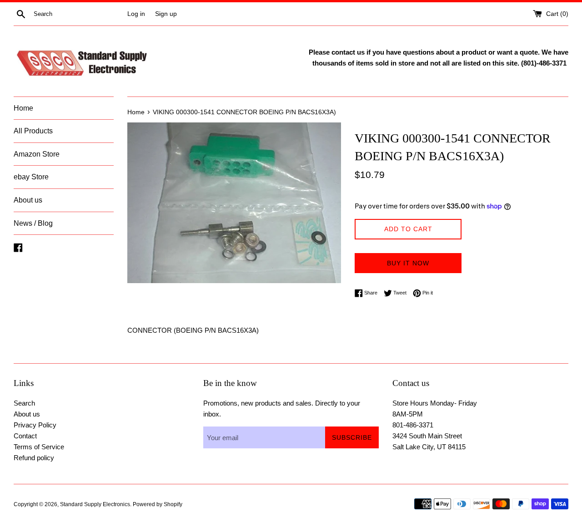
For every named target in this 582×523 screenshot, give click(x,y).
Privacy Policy (35, 425)
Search (24, 403)
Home (23, 108)
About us (28, 200)
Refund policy (34, 458)
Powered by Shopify (157, 504)
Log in (136, 13)
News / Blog (33, 223)
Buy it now (408, 263)
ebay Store (31, 177)
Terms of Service (39, 447)
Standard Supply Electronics (95, 504)
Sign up (166, 13)
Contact (25, 436)
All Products (33, 131)
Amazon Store (37, 154)
